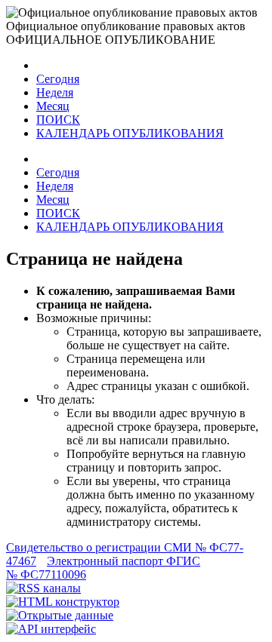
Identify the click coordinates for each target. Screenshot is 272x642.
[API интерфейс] (51, 628)
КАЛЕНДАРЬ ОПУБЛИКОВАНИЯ (130, 133)
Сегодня (57, 78)
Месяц (53, 106)
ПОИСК (58, 119)
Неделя (54, 92)
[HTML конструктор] (62, 601)
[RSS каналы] (43, 588)
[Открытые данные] (59, 615)
